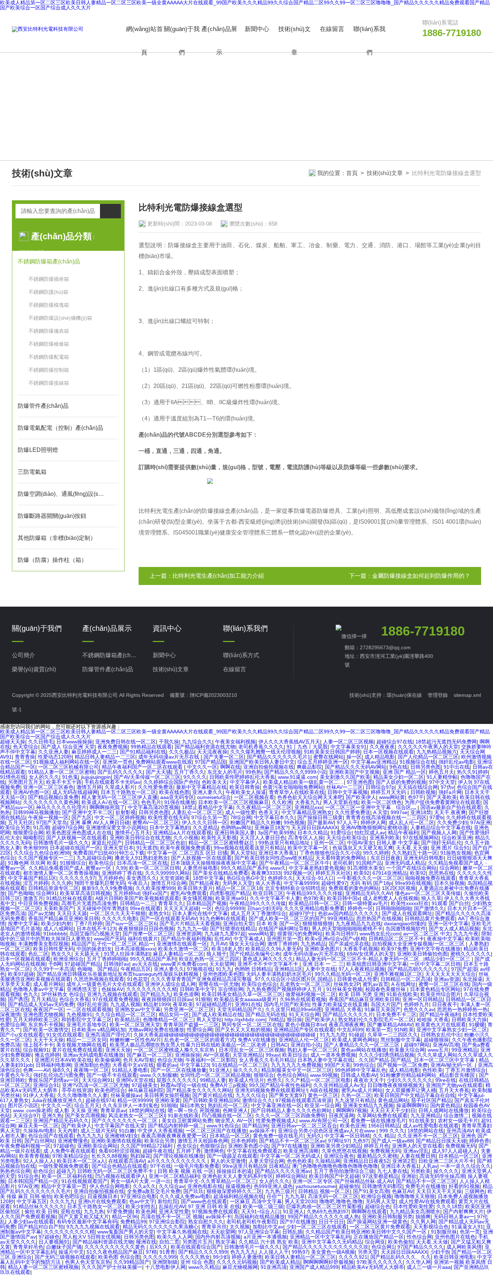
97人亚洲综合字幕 (258, 1232)
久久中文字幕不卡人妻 (275, 898)
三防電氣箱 (32, 472)
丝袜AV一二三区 (344, 787)
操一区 (354, 757)
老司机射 (343, 863)
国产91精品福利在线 (143, 752)
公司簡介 (23, 655)
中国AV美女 (360, 843)
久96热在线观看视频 (303, 999)
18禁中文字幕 (208, 878)
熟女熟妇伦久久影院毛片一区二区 (376, 1019)
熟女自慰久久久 (205, 1221)
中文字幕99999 (301, 883)
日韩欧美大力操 (469, 1019)
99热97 (300, 1252)
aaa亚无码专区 (177, 797)
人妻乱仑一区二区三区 (197, 812)
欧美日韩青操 (245, 787)
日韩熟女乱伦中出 (441, 1035)
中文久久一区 (202, 767)
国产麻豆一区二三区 (149, 1055)
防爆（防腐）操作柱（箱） (52, 560)
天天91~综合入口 (260, 1211)
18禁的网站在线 (147, 1110)
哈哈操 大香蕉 (433, 1019)
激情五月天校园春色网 (203, 1141)
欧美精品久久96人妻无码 (273, 949)
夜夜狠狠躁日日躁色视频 (146, 928)
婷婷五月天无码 (389, 792)
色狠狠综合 (212, 1146)
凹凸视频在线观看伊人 (120, 1176)
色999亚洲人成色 (273, 1186)
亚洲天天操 (118, 1050)
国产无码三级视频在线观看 (65, 1257)
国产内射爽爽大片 (463, 1211)
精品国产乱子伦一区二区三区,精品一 (112, 944)
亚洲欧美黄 (167, 1100)
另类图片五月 (197, 1242)
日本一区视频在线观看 (388, 752)
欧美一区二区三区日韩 (154, 868)
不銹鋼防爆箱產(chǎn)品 (49, 261)
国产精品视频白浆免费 (53, 797)
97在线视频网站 (421, 837)
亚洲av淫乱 (416, 1151)
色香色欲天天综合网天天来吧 (310, 797)
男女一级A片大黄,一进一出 (140, 1181)
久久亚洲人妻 (53, 752)
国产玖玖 (193, 1191)
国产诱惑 (18, 999)
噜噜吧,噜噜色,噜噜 (341, 1201)
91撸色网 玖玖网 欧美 (32, 863)
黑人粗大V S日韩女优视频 (91, 1237)
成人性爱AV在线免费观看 (427, 1201)
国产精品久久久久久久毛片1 (278, 757)
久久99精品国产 (131, 1262)
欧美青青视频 (34, 1156)
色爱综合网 (12, 1024)
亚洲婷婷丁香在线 (122, 873)
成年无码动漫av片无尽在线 (169, 757)
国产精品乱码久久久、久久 (400, 1257)
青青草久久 (170, 903)
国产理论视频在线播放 (178, 1156)
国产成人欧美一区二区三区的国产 (286, 918)
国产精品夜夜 (204, 883)
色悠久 (274, 1080)
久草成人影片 (120, 787)
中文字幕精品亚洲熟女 (307, 812)
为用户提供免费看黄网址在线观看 (442, 802)
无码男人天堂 (237, 883)
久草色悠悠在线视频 (344, 1151)
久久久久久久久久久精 (151, 989)
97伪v (447, 787)
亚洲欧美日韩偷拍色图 (422, 954)
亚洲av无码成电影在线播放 (93, 1055)
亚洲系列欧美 (385, 837)
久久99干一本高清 (53, 969)
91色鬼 (70, 777)
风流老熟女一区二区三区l (136, 1115)
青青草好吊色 (28, 1247)
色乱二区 (38, 954)
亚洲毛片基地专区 (86, 1024)
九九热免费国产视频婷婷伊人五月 (284, 989)
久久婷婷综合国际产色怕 (171, 782)
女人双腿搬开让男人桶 (410, 1090)
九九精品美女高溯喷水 (415, 1211)
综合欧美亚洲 (457, 837)
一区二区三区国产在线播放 (216, 1131)
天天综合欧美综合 (346, 837)
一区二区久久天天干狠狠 (117, 913)
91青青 (167, 1252)
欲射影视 (125, 812)
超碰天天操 (12, 742)
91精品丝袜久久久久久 (38, 1206)
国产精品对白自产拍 (41, 1227)
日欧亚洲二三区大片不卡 (446, 1161)
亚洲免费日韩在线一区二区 (125, 742)
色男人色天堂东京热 (87, 1262)
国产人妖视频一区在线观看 (76, 837)
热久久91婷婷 (472, 772)
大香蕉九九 (307, 802)
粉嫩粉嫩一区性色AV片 (135, 1040)
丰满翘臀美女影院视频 (43, 944)
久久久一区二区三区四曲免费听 (290, 1115)
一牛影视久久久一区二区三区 (369, 878)
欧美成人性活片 (246, 1080)
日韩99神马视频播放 (36, 812)
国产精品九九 (155, 994)
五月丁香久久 (189, 772)
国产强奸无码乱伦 (441, 843)
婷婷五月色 (376, 1146)
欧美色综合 (101, 863)
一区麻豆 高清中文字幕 (256, 1201)
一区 (207, 908)
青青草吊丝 (214, 1227)
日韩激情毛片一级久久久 (61, 843)
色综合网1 (382, 1247)
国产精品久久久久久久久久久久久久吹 (325, 1247)
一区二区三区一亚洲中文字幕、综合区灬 (371, 807)
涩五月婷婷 (35, 883)
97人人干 (347, 822)
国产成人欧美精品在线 (217, 1014)
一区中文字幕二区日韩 (435, 964)
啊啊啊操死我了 (107, 807)
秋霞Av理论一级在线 (184, 1085)
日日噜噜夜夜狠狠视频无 (395, 1085)
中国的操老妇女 (94, 949)
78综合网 (240, 817)
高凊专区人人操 (305, 837)
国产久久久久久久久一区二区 (125, 1120)
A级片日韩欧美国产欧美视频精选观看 (137, 898)
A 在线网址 (403, 984)
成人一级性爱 (240, 812)
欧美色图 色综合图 (119, 1257)
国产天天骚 (158, 772)
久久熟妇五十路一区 (414, 853)
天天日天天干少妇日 (392, 1110)
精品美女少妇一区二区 (398, 777)
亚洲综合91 (46, 1085)
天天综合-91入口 (315, 878)
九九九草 (295, 1196)
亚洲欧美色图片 (322, 949)
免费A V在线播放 (257, 1040)
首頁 (352, 173)
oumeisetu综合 (214, 797)
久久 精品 (383, 1136)
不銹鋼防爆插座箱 (49, 279)
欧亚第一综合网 (322, 1105)
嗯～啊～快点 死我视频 (194, 1110)
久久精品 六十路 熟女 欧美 (268, 1242)
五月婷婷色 (110, 878)
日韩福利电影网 (53, 1065)
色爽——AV (36, 1070)
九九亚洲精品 (425, 1115)
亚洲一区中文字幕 (448, 923)
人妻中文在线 (320, 969)
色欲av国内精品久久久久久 (348, 913)
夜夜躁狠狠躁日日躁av (166, 999)
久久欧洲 (282, 802)
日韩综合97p (380, 787)
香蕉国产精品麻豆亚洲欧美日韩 (63, 918)
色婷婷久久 (280, 878)
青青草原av (113, 1110)
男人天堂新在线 (340, 802)
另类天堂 (368, 1252)
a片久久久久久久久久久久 (178, 1161)
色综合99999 (229, 908)
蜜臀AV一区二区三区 (155, 822)
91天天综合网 (304, 1014)
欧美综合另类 (15, 827)
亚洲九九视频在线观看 (112, 994)
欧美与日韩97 (341, 933)
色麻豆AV (402, 1191)
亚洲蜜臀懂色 (73, 1141)
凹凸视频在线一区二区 (227, 1115)
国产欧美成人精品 (280, 1262)
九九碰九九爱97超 (224, 933)
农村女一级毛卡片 (458, 1120)
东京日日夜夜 (385, 858)
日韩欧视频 (423, 792)
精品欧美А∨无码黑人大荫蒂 (372, 1267)
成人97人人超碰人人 (455, 1151)
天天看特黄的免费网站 (341, 858)
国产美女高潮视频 (85, 1115)
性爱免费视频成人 (276, 1120)
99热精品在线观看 (151, 747)
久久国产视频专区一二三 (46, 858)
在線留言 (332, 29)
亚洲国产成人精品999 (314, 1267)
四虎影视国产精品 (230, 893)
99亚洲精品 (340, 918)
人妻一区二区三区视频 (348, 742)
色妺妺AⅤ (112, 989)
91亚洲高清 (274, 1267)
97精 (151, 1252)
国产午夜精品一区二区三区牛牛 (294, 863)
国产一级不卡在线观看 (112, 1075)
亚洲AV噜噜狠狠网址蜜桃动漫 (374, 827)
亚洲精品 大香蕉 (343, 1009)
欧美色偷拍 (400, 1242)
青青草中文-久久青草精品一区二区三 (215, 1181)
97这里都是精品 (380, 1176)
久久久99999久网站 (167, 873)
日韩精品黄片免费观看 (430, 918)
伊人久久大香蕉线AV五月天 (289, 742)
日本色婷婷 (243, 1141)
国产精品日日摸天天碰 (441, 1141)
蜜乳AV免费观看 (188, 893)
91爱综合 (341, 832)
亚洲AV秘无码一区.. (453, 1065)
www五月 (438, 1050)
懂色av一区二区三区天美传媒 (428, 893)
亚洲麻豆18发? (271, 827)
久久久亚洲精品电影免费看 (314, 908)
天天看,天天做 (412, 848)
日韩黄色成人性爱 (357, 979)
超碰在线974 (100, 1100)
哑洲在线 (146, 1242)
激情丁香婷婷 (282, 944)
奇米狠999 (35, 848)
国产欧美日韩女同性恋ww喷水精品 (274, 858)
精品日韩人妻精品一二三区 (105, 757)
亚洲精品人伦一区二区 (304, 1040)
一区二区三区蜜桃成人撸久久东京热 (175, 1050)
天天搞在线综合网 (417, 787)
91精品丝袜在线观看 (69, 898)
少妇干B (439, 1252)
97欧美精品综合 (70, 1156)
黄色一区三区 (323, 1095)
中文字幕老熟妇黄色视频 (316, 868)
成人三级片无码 (98, 1131)
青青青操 (25, 757)
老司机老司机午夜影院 (251, 1221)
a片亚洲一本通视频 (265, 1237)
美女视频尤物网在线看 (81, 1045)
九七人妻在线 (392, 1171)
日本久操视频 (449, 883)
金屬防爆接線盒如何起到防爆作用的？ (421, 576)
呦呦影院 (33, 837)
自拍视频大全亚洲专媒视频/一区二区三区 (419, 944)
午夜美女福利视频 (235, 742)
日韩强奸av (116, 964)
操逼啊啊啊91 (411, 1105)
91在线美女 (422, 1120)
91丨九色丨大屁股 (307, 747)
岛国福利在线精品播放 (259, 1216)
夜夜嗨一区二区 (91, 1070)
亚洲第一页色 (117, 762)
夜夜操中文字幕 (444, 939)
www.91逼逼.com (297, 777)
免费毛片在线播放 (425, 1186)
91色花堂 (137, 979)
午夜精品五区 (136, 969)
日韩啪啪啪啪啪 (393, 908)
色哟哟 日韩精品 (253, 969)
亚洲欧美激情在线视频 (116, 1141)
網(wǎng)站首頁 (144, 41)
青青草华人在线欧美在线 (296, 792)
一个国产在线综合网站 (411, 868)
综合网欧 (450, 868)
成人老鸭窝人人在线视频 (390, 898)
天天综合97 (26, 1115)
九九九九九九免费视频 (296, 1065)
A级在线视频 (324, 1090)
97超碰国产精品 (83, 964)
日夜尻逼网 (341, 1115)
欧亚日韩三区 (268, 893)
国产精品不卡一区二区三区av (292, 1141)
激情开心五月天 (132, 832)
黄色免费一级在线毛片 (278, 1136)
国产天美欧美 (442, 797)
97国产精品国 (210, 762)
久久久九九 (62, 1201)
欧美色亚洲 (352, 1125)
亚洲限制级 (165, 1262)
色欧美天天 (214, 782)
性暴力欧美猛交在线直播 (340, 1004)
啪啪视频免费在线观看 (430, 878)
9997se (399, 812)
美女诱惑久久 (141, 878)
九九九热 (94, 1211)
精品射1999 (156, 1004)
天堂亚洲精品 (247, 1055)
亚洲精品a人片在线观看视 (182, 832)
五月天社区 (20, 822)
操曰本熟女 (192, 1105)
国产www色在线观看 (204, 1201)
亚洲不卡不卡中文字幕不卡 (268, 964)
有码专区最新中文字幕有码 (87, 1221)
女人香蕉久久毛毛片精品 (267, 1060)
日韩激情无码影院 (382, 1186)
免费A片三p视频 (228, 1085)
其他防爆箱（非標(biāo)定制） (57, 538)
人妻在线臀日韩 (418, 1156)
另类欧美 (420, 1171)
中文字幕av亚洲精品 (374, 762)
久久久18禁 (449, 1206)
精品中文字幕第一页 (64, 1186)
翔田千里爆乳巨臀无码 (99, 883)
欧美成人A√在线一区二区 (110, 802)
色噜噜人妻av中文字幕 (38, 989)
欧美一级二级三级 (263, 1206)
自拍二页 (169, 1242)
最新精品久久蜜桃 (377, 1156)
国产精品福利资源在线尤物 (205, 747)
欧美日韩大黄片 (195, 888)
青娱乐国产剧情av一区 (53, 1080)
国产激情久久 (429, 908)
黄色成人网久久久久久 (268, 959)
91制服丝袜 (444, 1232)
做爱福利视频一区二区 (310, 994)
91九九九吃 (333, 1035)
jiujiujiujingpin (96, 777)
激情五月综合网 (168, 883)
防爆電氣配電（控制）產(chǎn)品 (60, 428)
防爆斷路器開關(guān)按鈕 (52, 516)
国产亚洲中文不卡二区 (87, 812)
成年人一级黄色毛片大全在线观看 (104, 984)
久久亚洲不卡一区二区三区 (427, 1136)
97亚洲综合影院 (167, 1221)
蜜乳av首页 (375, 984)
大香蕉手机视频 (360, 949)
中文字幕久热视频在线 (182, 1232)
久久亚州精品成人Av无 (339, 1085)
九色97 (360, 1141)
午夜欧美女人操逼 (246, 792)
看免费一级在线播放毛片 (378, 1120)
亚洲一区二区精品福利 (174, 1176)
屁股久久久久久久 (177, 1080)
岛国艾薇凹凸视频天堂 (94, 933)
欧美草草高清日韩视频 (85, 893)
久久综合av (171, 1186)
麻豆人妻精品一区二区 (178, 954)
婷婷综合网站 (291, 1176)
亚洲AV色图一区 (31, 792)
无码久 (314, 1136)
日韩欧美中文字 (197, 989)
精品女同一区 (174, 1014)
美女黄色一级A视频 (333, 1252)
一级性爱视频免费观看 (63, 1166)
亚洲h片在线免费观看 (102, 1201)
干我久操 (169, 742)
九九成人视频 (125, 1004)
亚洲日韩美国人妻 (234, 832)
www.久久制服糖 (158, 1075)
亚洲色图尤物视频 (43, 1014)
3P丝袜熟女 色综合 (62, 994)
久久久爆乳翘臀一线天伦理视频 (265, 752)
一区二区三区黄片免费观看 (380, 1227)
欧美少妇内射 (56, 923)
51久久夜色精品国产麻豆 (115, 1252)
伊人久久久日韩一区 (204, 822)
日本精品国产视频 (206, 903)
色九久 (30, 994)
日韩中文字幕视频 (347, 792)
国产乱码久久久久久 (120, 772)
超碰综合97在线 (394, 742)
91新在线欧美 (402, 994)
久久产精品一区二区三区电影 (318, 1080)
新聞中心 (257, 29)
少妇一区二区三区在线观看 (316, 1227)
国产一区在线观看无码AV (168, 918)
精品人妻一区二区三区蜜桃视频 (43, 1267)
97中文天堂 (442, 782)
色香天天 (268, 812)
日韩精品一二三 (137, 903)
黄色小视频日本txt (305, 1024)
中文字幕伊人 (245, 782)
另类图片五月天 (25, 782)
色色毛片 (151, 802)
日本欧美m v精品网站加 (98, 1029)
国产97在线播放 (289, 1146)
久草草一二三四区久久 (392, 1035)
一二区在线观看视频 (89, 1009)
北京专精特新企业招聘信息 (295, 888)
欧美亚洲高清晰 (301, 1151)
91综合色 (28, 1176)
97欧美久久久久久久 (380, 1262)
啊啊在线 (230, 767)
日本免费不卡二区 (396, 1014)
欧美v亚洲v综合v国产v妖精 (335, 939)
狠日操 (294, 1019)
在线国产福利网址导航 (283, 928)
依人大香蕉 (268, 883)
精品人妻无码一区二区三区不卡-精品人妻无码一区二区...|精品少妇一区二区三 (384, 959)
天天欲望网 (222, 964)
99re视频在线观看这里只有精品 (249, 848)
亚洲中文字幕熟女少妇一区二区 (451, 1029)
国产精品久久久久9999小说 (295, 772)
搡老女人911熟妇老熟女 (141, 858)
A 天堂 (380, 812)
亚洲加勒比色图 (91, 1065)
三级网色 (474, 1191)
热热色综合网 (15, 1171)
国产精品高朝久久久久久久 (418, 969)
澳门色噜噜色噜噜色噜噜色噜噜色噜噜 (335, 1166)
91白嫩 (127, 1131)
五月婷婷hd (126, 893)
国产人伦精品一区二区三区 (428, 757)
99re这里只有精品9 (244, 1166)
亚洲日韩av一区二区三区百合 (304, 1125)
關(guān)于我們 (182, 41)
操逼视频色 (238, 1186)
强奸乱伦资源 (92, 1004)
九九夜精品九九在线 (358, 923)
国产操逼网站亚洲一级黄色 (377, 1221)
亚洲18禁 (420, 812)
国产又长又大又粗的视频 (243, 1029)
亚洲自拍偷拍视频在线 (268, 767)
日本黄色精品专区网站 (435, 989)
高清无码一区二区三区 (333, 1196)
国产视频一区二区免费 (402, 1065)
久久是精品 (205, 827)
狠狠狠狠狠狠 (317, 923)
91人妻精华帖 (442, 777)
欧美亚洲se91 (231, 898)
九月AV (218, 944)
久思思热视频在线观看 (99, 979)
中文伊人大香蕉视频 (160, 1131)
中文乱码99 (350, 1029)
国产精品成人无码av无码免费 (41, 1004)
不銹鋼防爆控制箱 (49, 370)
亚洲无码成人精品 (405, 863)
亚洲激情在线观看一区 (182, 944)
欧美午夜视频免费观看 (185, 848)
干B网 (55, 964)
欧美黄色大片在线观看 (440, 1024)
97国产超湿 (464, 969)
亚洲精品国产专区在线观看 (304, 1029)
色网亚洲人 (235, 1110)
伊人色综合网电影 (110, 1186)
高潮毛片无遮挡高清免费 (89, 903)
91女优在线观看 (64, 1035)
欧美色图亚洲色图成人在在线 (79, 832)
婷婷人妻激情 (247, 1257)
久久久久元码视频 (237, 1262)
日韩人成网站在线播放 (443, 1110)
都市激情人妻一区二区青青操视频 (61, 873)
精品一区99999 (134, 1100)
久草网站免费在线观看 (382, 1115)
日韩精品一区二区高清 (405, 979)
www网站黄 (392, 797)
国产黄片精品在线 (212, 1095)
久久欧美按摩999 (155, 888)
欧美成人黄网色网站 (355, 1040)
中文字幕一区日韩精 (347, 1136)
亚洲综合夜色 (339, 1156)
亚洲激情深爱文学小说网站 (116, 827)
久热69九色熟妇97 (328, 1211)
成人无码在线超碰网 (75, 792)
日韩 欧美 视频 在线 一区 (185, 1171)
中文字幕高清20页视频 (153, 807)
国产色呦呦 (20, 893)
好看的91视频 (464, 1186)
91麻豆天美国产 (383, 1009)
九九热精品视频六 (436, 752)
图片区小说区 (23, 1105)
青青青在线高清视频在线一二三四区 (386, 817)
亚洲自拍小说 (306, 1045)
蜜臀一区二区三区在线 (444, 984)
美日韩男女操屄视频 (166, 1095)
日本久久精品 (312, 832)
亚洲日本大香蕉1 (277, 853)
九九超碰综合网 (94, 858)
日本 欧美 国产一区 (278, 923)
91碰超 (357, 1035)
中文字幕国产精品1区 (32, 878)
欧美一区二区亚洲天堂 (135, 1024)
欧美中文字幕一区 (309, 848)
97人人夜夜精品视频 (362, 969)
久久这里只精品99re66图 (293, 1009)
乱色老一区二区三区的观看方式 (199, 1040)
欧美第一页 (378, 1029)
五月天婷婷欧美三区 (35, 1019)
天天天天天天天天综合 (450, 974)
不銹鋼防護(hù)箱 (48, 292)
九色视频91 (79, 1014)
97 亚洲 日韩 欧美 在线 (214, 1206)
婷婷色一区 (360, 908)
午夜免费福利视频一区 (25, 1146)
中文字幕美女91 (349, 747)
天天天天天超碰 (181, 908)
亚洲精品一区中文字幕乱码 (320, 1237)
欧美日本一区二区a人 (81, 1161)
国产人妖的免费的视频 (401, 782)
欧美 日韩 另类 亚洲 (361, 994)
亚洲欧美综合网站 (97, 1146)
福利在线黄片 (143, 939)
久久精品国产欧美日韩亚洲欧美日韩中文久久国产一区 (366, 1232)
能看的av (167, 1065)
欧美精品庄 (127, 1019)
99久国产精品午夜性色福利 (279, 1085)
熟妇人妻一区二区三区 (312, 1050)
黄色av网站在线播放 (364, 1050)
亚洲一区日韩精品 (422, 999)
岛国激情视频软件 (405, 928)
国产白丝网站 (40, 1141)
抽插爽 (423, 1216)
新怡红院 (168, 1201)
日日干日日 (331, 1221)
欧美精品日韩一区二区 (314, 903)
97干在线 (160, 1166)
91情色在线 (13, 777)
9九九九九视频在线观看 (93, 1227)
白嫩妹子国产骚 (64, 1247)
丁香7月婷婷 (88, 923)
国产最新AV (320, 822)
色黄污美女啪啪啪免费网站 (293, 787)
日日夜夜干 (444, 1004)
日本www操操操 (74, 742)
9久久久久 (194, 777)
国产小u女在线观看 (21, 1035)
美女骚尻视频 (197, 898)
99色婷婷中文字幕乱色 (360, 1070)
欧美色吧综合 (110, 1090)
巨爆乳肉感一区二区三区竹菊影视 (324, 1206)
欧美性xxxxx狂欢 (410, 903)
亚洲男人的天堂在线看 (417, 1146)
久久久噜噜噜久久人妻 (82, 1095)
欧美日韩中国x (343, 898)
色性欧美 (432, 1070)
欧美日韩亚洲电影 (454, 1257)
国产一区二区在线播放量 (178, 1070)
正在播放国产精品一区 (378, 1237)
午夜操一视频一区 (48, 817)
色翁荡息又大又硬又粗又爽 (362, 848)
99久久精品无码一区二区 (343, 974)
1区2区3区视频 (399, 888)
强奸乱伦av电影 (456, 762)
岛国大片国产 (386, 1004)
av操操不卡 (262, 1131)
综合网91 (46, 893)
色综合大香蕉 (74, 999)
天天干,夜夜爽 (450, 812)
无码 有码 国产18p (371, 883)
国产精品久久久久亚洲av (283, 1171)
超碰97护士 (302, 913)
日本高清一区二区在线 (142, 863)
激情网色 (214, 1151)
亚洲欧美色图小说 (248, 1146)
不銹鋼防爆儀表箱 (49, 331)
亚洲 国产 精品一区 (404, 772)
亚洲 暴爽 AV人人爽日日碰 (100, 822)
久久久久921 (353, 1257)
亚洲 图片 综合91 (450, 848)
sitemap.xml (467, 695)
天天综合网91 (97, 1080)
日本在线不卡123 (96, 928)
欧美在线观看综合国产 (196, 1247)
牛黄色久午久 (15, 1075)
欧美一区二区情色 (381, 802)
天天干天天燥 (48, 1040)
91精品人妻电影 (130, 1070)
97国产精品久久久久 (420, 1247)
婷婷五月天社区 (333, 873)
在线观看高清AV (126, 1161)
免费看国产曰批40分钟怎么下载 (108, 853)
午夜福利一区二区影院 (211, 1060)
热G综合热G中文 (246, 878)
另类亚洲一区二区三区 (188, 1009)
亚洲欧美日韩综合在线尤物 (140, 837)
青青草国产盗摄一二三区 (191, 1024)
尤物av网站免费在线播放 (156, 1029)
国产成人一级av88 (392, 1141)
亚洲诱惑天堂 (83, 989)
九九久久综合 (251, 1095)
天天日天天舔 (72, 913)
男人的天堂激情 (228, 1161)
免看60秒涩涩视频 (119, 1151)
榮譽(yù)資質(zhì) (34, 669)
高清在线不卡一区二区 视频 (172, 1216)
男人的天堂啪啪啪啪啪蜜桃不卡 (347, 928)
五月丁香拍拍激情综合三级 (344, 1171)
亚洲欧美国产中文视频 (354, 772)
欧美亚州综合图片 (440, 994)
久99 (120, 868)
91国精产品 (369, 863)
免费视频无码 (460, 1146)
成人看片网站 (48, 984)
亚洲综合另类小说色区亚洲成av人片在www (327, 1131)
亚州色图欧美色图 (223, 974)
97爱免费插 (120, 1211)
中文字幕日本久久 (274, 817)
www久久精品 (203, 1267)
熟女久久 (61, 954)
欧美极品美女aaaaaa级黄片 (245, 999)
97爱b (436, 817)
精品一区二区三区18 (239, 888)
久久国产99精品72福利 (147, 1146)
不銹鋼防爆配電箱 (49, 357)
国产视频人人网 (439, 832)
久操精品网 (327, 1161)
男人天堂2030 (301, 1201)
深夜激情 (10, 1014)
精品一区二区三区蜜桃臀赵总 (222, 843)
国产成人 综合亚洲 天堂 (68, 747)
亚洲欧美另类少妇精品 (335, 1146)
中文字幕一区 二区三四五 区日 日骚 (187, 853)
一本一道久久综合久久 (465, 1166)
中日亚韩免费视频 (38, 903)
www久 (278, 868)
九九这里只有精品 (355, 1100)
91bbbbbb (54, 933)
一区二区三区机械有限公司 (68, 767)
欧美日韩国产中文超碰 (334, 1176)
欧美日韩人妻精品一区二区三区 (300, 1257)
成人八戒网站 (58, 928)
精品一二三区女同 (86, 1040)
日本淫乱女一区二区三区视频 (251, 1050)
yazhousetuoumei (316, 1186)
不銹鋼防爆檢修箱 (49, 344)
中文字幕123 (194, 1065)
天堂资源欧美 (175, 878)
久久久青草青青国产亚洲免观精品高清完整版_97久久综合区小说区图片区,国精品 (242, 979)
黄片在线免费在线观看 (77, 1050)
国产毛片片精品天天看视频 (190, 923)
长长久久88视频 (109, 1156)
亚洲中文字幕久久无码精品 (331, 1242)
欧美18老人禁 (227, 949)
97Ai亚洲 (480, 822)
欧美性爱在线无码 (168, 817)
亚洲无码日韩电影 (423, 858)
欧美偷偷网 (107, 1060)
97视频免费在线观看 (215, 1211)
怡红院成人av (369, 832)
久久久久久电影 (119, 918)
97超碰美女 (145, 1085)
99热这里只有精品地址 (284, 843)
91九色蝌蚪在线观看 (223, 918)
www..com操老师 (32, 1110)
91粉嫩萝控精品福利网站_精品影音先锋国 (428, 1075)
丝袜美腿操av (125, 1095)
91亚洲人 (219, 1070)
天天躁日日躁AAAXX (314, 827)
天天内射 (67, 1131)
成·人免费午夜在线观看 (69, 1151)
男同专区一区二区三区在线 (252, 1024)
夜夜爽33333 (266, 873)
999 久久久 (392, 1131)
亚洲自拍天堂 (238, 923)
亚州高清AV (459, 1131)
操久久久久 (245, 1070)
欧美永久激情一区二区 (183, 949)
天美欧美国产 (58, 908)
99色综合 (363, 1065)
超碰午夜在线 (158, 1151)
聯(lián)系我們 (369, 41)
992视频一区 (298, 873)
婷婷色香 (479, 1141)
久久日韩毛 (40, 742)
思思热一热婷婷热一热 (462, 1009)
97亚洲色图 (360, 782)
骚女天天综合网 (247, 944)
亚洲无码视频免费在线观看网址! (271, 1090)
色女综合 (187, 1146)
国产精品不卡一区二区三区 (426, 1181)
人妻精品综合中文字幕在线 (440, 827)
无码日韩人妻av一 (453, 1216)
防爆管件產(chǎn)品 (43, 406)
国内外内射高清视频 (218, 1237)
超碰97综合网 (67, 827)
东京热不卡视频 (46, 1024)
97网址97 (339, 1141)
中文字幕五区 (32, 1201)
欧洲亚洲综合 (68, 959)
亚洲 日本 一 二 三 (323, 964)
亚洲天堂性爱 (174, 1211)
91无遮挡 (146, 848)
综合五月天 (87, 1105)
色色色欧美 (299, 1161)
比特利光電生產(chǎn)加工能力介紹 (218, 576)
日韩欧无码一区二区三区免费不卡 (115, 1171)
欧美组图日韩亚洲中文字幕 (376, 964)
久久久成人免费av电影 (185, 1196)
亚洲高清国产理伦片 (108, 1035)
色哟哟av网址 (236, 827)
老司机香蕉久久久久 (261, 747)
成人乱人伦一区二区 (411, 822)
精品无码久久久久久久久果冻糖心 (160, 1227)
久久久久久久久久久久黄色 (115, 1247)
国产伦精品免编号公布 (255, 954)
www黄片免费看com (183, 964)
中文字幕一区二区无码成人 (290, 1156)
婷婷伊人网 (373, 822)
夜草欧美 (183, 1004)
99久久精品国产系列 (244, 868)
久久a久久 (144, 1186)
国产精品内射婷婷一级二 (176, 1125)
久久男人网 (423, 1221)
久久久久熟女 (195, 1257)
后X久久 (158, 1247)
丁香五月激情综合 (465, 1070)
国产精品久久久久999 (202, 1252)
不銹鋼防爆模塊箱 (49, 305)
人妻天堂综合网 (266, 1161)
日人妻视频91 (54, 1242)
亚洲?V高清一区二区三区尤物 (95, 1085)
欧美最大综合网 (407, 1050)
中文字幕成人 (249, 939)
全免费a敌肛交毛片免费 (153, 1191)
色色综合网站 (292, 1075)
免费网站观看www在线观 (164, 762)
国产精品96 (255, 1125)
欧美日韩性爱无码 (53, 949)
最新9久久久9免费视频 (107, 888)
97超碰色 (63, 1146)
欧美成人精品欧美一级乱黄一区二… (303, 782)
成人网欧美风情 (464, 1247)
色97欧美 (313, 898)
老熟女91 (158, 913)
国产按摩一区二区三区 (148, 933)
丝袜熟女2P (346, 984)
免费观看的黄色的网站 (353, 888)
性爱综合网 (199, 1029)
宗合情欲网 (230, 989)
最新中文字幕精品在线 (201, 787)
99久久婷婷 (376, 853)
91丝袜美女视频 (344, 989)
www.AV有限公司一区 (323, 1120)
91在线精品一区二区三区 (240, 1065)
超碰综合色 (377, 1206)
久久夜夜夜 (382, 747)
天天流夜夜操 (212, 752)
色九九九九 (89, 1136)
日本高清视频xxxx (135, 949)
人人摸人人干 (273, 1252)
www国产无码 (109, 939)
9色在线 (398, 767)
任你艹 (274, 1196)
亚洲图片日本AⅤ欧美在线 (63, 1060)
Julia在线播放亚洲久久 (57, 1100)
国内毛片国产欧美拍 (286, 1004)
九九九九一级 (192, 928)
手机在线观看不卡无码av (112, 782)
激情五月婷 (89, 787)
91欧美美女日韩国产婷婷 (332, 752)
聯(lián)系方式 (241, 655)
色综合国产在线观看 (51, 1136)
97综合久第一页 (209, 817)
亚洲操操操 (187, 1055)
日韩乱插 (292, 1232)
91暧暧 (477, 1024)
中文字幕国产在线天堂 (120, 1125)
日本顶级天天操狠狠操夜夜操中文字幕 (213, 863)
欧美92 (362, 873)
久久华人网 (418, 1262)
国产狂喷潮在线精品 (233, 928)
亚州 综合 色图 (197, 1262)
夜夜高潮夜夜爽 (346, 1024)
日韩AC (279, 1045)
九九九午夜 (466, 933)
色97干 (416, 797)
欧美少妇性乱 (141, 1206)
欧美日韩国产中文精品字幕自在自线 (414, 1095)
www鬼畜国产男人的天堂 (125, 1232)
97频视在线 (200, 969)
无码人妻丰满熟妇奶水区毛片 (279, 974)
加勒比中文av (268, 1227)
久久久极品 (181, 752)
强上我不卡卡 (38, 1045)
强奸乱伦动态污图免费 (58, 1075)
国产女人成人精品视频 (454, 928)
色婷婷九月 (416, 1004)
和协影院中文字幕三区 (86, 1019)
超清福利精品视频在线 (238, 1196)
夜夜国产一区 (48, 1009)
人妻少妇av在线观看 (31, 1221)
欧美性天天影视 (219, 837)
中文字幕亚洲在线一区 (276, 1105)
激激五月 (33, 898)
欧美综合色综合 (259, 984)
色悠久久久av (418, 1009)
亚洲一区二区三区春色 (48, 787)
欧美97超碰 (21, 974)
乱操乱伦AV (172, 1206)
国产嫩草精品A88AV (390, 1024)
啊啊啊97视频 (351, 1110)
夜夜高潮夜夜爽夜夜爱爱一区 (174, 1136)
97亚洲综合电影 (139, 1196)
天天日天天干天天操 (439, 1191)
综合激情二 (456, 1115)
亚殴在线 (71, 1211)
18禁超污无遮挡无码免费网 (446, 742)
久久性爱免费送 (155, 787)
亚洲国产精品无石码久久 (61, 1120)
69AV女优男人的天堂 (370, 954)
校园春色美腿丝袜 (386, 989)
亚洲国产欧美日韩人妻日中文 (262, 762)
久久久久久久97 (77, 878)
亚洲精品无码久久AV (368, 893)
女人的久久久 (44, 777)
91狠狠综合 (73, 863)
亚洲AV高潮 (446, 1045)
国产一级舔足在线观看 (232, 1156)
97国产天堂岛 (51, 822)
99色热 (253, 772)
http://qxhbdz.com (244, 1019)
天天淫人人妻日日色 (262, 837)
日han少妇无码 (264, 908)
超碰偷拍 (349, 1186)
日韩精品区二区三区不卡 (396, 939)
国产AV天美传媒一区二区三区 (147, 777)
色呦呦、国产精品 (97, 969)
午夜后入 (138, 883)
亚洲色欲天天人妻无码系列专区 (237, 1176)
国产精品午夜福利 (439, 1014)
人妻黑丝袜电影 (200, 868)
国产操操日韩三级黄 (320, 817)
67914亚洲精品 (389, 873)
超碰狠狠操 (436, 1040)
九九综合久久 (197, 742)
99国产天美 (337, 1065)
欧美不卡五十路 (64, 782)
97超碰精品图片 (214, 1004)
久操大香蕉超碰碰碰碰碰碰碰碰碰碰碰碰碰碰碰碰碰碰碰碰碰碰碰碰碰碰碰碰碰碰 (225, 1035)
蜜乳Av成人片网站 (362, 1090)
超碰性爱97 (334, 883)
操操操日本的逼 (234, 1171)
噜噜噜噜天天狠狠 (414, 1196)
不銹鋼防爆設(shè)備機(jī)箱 (60, 318)
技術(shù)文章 (294, 41)
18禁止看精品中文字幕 (207, 807)
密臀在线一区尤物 (218, 984)
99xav (272, 1055)
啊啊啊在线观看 (369, 1211)
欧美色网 (146, 1211)
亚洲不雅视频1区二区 (398, 974)
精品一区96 (125, 1216)
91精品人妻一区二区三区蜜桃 (61, 772)
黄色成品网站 (393, 1100)
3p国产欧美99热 (276, 832)
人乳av (429, 1166)
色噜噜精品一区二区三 (168, 1019)
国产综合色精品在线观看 (119, 1166)
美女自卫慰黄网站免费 (187, 1120)
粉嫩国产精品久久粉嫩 (255, 822)
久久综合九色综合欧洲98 (42, 853)
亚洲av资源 (446, 979)
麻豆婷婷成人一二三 (94, 752)
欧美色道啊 (186, 994)
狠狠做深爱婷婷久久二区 (234, 1191)
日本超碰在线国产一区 (75, 848)
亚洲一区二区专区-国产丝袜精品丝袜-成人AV (342, 1181)
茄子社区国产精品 (431, 1100)
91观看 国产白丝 (450, 903)
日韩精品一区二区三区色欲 (155, 843)
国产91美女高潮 (371, 1191)
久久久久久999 (160, 1257)
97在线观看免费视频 (115, 999)
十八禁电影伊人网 (165, 1267)
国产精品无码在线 (265, 1014)
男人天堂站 (243, 853)
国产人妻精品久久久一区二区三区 (362, 1045)
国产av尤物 (41, 913)
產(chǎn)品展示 (219, 41)
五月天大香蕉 (454, 1090)
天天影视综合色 (431, 1227)
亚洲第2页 (403, 1161)
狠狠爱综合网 (28, 832)
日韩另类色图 (425, 767)
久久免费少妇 (452, 822)
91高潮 (41, 827)
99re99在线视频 (413, 883)
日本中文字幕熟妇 (169, 827)
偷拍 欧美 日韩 (41, 1211)
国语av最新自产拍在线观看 (450, 807)
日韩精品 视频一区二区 (324, 1191)
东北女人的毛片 (225, 772)
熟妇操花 (140, 1156)
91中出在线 (457, 767)
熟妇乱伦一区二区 (228, 1105)
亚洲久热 (52, 1115)
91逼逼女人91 (467, 1227)
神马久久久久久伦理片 (61, 807)
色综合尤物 (170, 1060)
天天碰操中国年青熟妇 (102, 908)
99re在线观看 (145, 908)
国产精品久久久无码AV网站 (356, 767)
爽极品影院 (309, 767)
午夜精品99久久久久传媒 (314, 893)
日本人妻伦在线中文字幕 (200, 913)
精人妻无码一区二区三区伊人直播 (119, 797)
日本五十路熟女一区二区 (128, 792)
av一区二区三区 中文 (426, 933)
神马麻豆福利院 (145, 1090)
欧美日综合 (294, 1055)
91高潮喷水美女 (365, 868)
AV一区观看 (216, 1055)
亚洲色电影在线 (205, 1186)
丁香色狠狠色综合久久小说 (330, 853)
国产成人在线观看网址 (407, 913)
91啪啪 (169, 1105)
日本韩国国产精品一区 (33, 1181)
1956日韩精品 (384, 1125)
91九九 (224, 969)
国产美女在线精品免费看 (220, 873)
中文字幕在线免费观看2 (253, 1151)
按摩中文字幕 (23, 923)
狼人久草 (431, 898)
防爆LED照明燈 (38, 450)
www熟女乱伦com (379, 933)
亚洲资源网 (188, 933)
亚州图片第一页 (284, 939)
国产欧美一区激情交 (46, 1029)
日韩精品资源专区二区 (53, 888)
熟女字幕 (225, 1242)
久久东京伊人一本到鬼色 (130, 1105)
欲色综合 (43, 1171)
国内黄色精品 (445, 1105)
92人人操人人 (38, 1161)
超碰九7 (65, 1171)
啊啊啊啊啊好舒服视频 (328, 1262)
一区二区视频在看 (254, 797)
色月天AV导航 (138, 1060)
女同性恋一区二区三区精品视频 (215, 1075)
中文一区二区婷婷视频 (120, 817)
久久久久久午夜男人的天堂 (428, 747)
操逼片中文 (71, 1252)
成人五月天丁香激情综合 (258, 913)
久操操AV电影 (38, 1131)
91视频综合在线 (418, 762)
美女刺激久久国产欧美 (345, 777)
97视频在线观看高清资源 (303, 1100)
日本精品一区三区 (230, 1136)
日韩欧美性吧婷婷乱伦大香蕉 (242, 777)
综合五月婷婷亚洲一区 (322, 762)
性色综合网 (419, 1237)
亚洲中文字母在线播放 (435, 949)
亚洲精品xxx (308, 807)
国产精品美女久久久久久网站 (199, 1090)
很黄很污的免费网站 (300, 933)
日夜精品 (279, 1166)
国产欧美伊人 (361, 797)
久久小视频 (185, 837)
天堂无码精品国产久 (239, 1009)
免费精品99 (133, 1221)
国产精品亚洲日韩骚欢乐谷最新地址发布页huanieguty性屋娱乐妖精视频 (118, 974)
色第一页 (470, 1232)
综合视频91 (36, 1050)
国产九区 (81, 817)
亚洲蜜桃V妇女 (121, 1136)
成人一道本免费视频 (333, 1055)
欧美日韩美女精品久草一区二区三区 (242, 994)
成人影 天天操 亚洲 (75, 1110)
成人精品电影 (380, 757)
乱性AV (222, 939)
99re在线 (445, 1080)
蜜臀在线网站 (328, 757)
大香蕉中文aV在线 (133, 1065)
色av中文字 (142, 1201)
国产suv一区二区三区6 (131, 923)
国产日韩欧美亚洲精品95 (211, 1100)
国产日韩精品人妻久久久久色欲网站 (292, 1110)
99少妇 (221, 1257)
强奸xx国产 (154, 893)
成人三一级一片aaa (429, 1267)
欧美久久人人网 (174, 1237)
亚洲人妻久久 (207, 792)
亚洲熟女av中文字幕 (138, 1009)
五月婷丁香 (188, 1151)
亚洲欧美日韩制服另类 (387, 1216)
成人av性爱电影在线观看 (431, 1125)
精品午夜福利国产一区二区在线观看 (143, 767)
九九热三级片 (280, 1191)
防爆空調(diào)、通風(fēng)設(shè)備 (61, 494)
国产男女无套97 (287, 1095)
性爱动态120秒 (55, 757)
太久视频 (240, 1227)
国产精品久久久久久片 (348, 1014)
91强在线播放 (179, 802)
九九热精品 (313, 944)
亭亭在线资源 (77, 1090)
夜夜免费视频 (112, 747)
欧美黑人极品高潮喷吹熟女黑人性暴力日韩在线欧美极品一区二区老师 (189, 1045)
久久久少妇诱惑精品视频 (386, 1055)
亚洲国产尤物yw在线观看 (454, 1085)
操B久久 (61, 1070)
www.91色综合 (222, 1125)
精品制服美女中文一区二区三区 (296, 1070)
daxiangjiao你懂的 (404, 923)
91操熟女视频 (455, 853)
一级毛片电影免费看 (196, 1166)
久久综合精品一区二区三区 (125, 1014)
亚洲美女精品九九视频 (368, 1105)
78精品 (276, 1019)
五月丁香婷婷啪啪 (107, 959)
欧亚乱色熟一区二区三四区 (209, 959)
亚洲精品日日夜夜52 (366, 1161)
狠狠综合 (264, 1075)
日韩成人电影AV (359, 1075)
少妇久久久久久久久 (409, 1080)
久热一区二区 (356, 1095)
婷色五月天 (441, 772)
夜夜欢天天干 (369, 1080)
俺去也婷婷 (47, 1055)
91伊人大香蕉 (38, 1095)
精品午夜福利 (403, 832)
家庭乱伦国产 (107, 843)
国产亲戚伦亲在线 (349, 944)
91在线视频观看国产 (84, 1181)
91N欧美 (404, 1029)
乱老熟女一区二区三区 (305, 984)
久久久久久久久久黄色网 (51, 802)
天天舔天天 (87, 954)
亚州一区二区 (329, 843)
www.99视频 (324, 1075)
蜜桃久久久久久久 (470, 954)
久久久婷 (61, 883)
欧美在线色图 (174, 792)
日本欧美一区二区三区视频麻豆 (233, 802)
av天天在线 (145, 964)
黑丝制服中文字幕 (400, 1040)
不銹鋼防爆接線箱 (49, 383)
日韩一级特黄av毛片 (365, 903)
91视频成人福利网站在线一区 (66, 762)
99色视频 (294, 822)
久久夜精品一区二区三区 (264, 807)
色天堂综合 (25, 747)
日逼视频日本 (102, 1196)
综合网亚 (375, 1242)
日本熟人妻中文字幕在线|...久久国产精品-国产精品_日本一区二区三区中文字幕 (386, 1060)
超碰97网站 (417, 1045)
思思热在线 (441, 873)
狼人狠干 (216, 954)
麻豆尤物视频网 (240, 1267)
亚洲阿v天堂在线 (135, 1080)
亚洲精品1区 (288, 969)
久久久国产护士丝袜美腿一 (112, 1267)
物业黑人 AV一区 (234, 1120)
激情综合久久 (257, 1100)
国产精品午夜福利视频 (186, 939)
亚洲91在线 (248, 1004)
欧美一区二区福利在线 (67, 1176)
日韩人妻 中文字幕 (397, 843)
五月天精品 (43, 999)
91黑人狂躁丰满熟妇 (127, 954)
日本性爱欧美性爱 (413, 1206)
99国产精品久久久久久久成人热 (323, 1216)
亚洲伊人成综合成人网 (170, 984)
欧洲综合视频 (376, 1196)
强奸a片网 (450, 792)
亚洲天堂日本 (118, 848)
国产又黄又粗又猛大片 (83, 1216)
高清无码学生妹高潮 (442, 1176)
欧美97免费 (394, 949)
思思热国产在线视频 (379, 918)
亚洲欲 (408, 1176)
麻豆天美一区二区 (38, 1125)
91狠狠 (203, 999)
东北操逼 (472, 979)
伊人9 (464, 782)
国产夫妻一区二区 (224, 757)
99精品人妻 (213, 1080)
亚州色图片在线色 (455, 1237)
